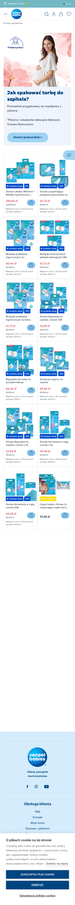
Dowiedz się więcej (57, 863)
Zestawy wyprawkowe (13, 23)
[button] (64, 3)
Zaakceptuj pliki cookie (38, 874)
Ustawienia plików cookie (37, 895)
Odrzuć (37, 885)
